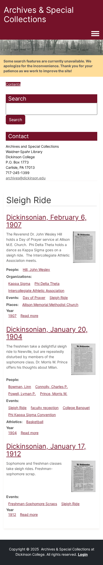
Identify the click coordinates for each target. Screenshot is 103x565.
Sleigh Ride (59, 297)
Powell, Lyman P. (22, 393)
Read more (29, 315)
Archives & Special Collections (39, 14)
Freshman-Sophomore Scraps (32, 504)
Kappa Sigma (19, 283)
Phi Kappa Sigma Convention (32, 415)
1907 (12, 315)
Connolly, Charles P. (51, 386)
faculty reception (44, 408)
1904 (12, 433)
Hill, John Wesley (36, 269)
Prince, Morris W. (53, 393)
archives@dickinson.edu (26, 178)
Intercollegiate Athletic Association (36, 290)
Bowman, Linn (19, 386)
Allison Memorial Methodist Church (50, 304)
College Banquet (76, 408)
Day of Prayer (34, 297)
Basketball (34, 422)
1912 (12, 514)
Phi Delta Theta (47, 283)
